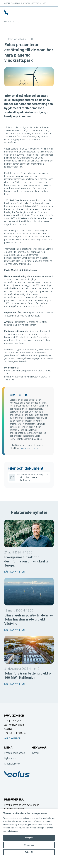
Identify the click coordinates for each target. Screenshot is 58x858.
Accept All (29, 838)
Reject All (29, 852)
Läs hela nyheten (14, 572)
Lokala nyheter (12, 22)
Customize (29, 845)
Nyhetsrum (10, 758)
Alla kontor (12, 738)
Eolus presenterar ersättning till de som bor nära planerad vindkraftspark (32, 477)
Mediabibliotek (12, 763)
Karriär (35, 752)
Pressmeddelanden (14, 752)
